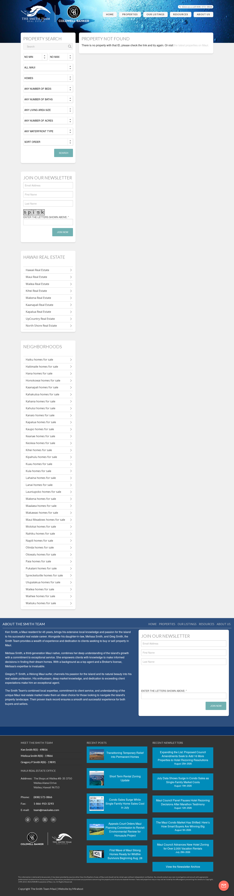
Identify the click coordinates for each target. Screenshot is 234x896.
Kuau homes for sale (39, 464)
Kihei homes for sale (39, 450)
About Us (203, 14)
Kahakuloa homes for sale (42, 394)
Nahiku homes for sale (40, 533)
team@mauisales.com (46, 809)
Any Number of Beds (37, 88)
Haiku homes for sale (39, 359)
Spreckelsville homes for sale (44, 575)
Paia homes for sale (38, 561)
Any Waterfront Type (38, 131)
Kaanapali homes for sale (42, 387)
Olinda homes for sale (40, 547)
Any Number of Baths (38, 99)
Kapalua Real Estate (38, 312)
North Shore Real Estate (41, 325)
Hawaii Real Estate (37, 270)
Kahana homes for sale (40, 401)
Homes (28, 78)
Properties (130, 14)
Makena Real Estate (38, 298)
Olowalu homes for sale (41, 554)
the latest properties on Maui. (191, 45)
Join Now (62, 232)
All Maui (29, 67)
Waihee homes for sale (40, 596)
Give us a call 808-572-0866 (196, 6)
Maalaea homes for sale (41, 506)
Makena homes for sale (41, 499)
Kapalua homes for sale (41, 422)
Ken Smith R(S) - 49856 (34, 749)
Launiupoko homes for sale (43, 492)
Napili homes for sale (39, 540)
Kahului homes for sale (40, 408)
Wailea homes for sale (40, 589)
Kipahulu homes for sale (41, 457)
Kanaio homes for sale (40, 415)
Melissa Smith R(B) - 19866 (37, 755)
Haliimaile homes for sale (42, 366)
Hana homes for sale (39, 373)
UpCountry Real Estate (40, 319)
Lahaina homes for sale (41, 478)
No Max (54, 56)
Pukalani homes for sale (41, 568)
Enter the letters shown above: (46, 217)
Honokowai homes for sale (43, 380)
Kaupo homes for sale (40, 429)
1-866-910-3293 (44, 803)
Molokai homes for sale (41, 526)
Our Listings (155, 14)
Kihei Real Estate (36, 291)
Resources (180, 14)
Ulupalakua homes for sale (43, 582)
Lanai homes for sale (39, 485)
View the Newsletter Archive (183, 867)
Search (63, 152)
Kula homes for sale (38, 471)
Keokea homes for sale (40, 443)
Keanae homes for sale (40, 436)
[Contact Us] (224, 886)
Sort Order (32, 142)
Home (110, 14)
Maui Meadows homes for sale (45, 520)
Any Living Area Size (37, 110)
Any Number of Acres (38, 120)
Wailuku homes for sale (41, 603)
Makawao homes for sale (42, 513)
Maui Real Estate (36, 277)
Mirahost (77, 888)
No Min (28, 56)
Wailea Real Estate (37, 284)
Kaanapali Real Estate (39, 305)
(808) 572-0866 (43, 797)
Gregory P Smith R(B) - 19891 (38, 762)
